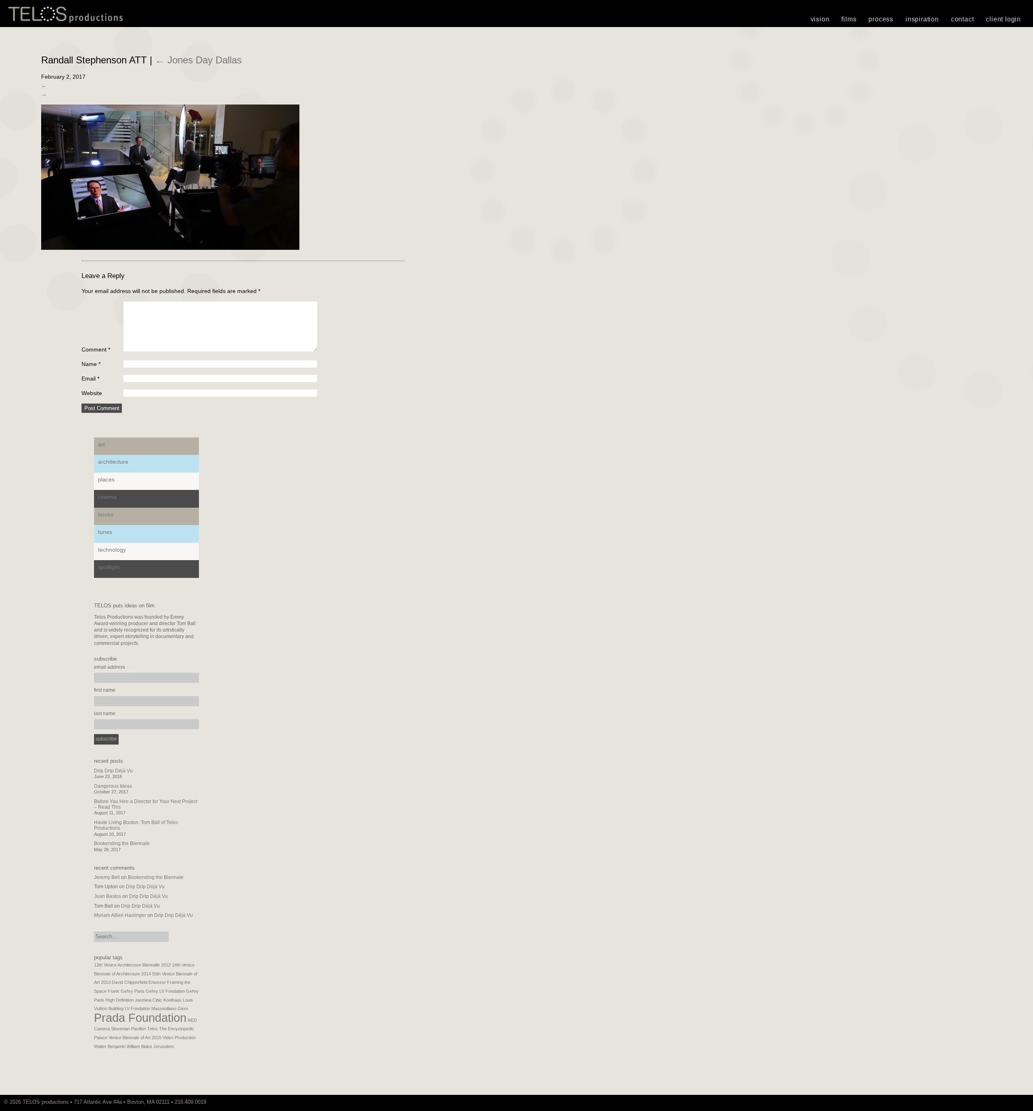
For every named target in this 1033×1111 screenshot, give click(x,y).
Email (90, 378)
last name (104, 713)
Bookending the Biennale (122, 843)
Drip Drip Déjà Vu (113, 771)
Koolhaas (172, 1000)
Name (91, 364)
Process (880, 19)
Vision (820, 19)
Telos (152, 1028)
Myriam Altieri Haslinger (120, 915)
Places (106, 479)
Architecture (113, 461)
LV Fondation (137, 1008)
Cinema (107, 497)
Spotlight (108, 567)
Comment (96, 349)
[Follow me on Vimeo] (1015, 1102)
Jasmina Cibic (148, 1000)
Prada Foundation (140, 1017)
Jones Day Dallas (198, 59)
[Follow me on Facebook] (1023, 1102)
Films (848, 19)
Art (101, 444)
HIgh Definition (119, 1000)
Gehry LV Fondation (165, 991)
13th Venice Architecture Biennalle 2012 (132, 964)
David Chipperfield (129, 982)
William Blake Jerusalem (150, 1046)
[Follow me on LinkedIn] (1027, 1102)
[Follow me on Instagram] (1019, 1102)
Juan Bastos (107, 896)
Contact (962, 19)
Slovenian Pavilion (128, 1028)
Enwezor (157, 982)
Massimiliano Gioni (169, 1008)
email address (111, 668)
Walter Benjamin (109, 1046)
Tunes (105, 532)
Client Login (1003, 19)
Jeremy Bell (107, 877)
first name (104, 690)
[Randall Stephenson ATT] (170, 248)
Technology (112, 549)
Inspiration (922, 19)
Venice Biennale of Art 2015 (135, 1037)
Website (92, 393)
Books (105, 514)
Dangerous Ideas (113, 786)
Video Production (179, 1037)
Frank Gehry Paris (126, 991)
